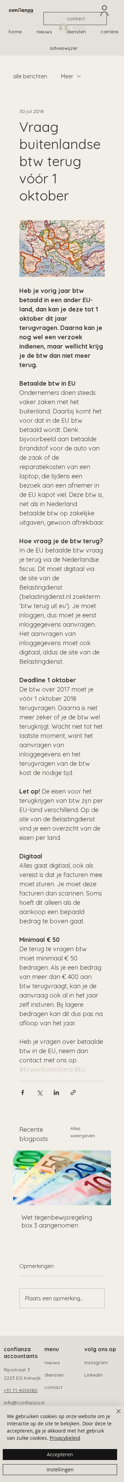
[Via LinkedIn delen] (56, 1092)
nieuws (52, 1362)
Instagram (96, 1362)
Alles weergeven (82, 1132)
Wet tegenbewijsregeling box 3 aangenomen (56, 1221)
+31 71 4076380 (21, 1390)
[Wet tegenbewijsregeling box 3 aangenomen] (62, 1177)
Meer (67, 76)
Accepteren (60, 1454)
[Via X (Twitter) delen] (39, 1092)
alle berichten (30, 76)
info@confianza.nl (24, 1403)
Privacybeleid (65, 1438)
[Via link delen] (73, 1092)
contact (53, 1387)
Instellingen (60, 1469)
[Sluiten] (114, 1415)
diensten (54, 1375)
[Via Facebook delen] (22, 1092)
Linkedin (93, 1375)
